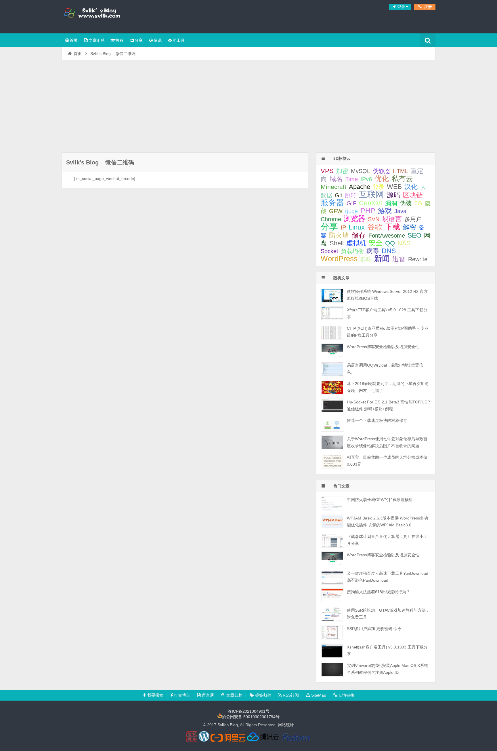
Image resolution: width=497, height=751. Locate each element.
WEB (394, 186)
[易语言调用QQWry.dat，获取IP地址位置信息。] (332, 369)
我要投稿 (154, 695)
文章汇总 (97, 40)
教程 (120, 40)
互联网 (371, 194)
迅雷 (399, 259)
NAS (404, 243)
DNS (389, 251)
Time (351, 179)
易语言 (392, 219)
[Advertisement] (248, 103)
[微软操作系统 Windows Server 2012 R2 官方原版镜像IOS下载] (332, 295)
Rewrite (417, 259)
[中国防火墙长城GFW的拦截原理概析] (332, 503)
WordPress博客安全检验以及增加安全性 (383, 346)
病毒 (372, 251)
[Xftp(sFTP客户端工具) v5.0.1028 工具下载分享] (332, 313)
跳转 (350, 195)
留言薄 (207, 695)
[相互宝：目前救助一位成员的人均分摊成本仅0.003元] (332, 461)
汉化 (411, 186)
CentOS (371, 203)
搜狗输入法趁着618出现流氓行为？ (378, 591)
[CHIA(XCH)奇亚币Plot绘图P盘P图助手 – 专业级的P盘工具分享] (332, 332)
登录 (378, 187)
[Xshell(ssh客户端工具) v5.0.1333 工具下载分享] (332, 651)
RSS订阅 (290, 695)
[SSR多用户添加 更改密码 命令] (332, 632)
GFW (336, 211)
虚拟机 (356, 243)
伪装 (406, 203)
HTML (400, 171)
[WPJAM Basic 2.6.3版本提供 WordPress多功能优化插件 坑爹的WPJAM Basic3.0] (332, 522)
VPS (327, 171)
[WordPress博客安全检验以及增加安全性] (332, 350)
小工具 (179, 40)
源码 (393, 195)
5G (418, 203)
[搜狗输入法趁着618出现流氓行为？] (332, 595)
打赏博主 (181, 695)
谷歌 (374, 227)
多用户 (413, 219)
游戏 (385, 211)
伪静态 (381, 171)
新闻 (382, 258)
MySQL (360, 171)
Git (338, 195)
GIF (351, 203)
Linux (357, 227)
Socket (329, 251)
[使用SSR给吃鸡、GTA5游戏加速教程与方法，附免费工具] (332, 614)
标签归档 (262, 695)
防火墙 (339, 235)
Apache (359, 186)
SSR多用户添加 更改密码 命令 (374, 628)
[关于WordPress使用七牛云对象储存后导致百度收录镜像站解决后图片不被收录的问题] (332, 442)
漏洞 (391, 203)
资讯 (158, 40)
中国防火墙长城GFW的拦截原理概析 (380, 499)
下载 (392, 226)
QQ (390, 243)
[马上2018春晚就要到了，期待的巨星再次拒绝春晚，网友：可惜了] (332, 387)
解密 (409, 227)
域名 (336, 179)
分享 (139, 40)
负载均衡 (352, 251)
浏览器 (354, 219)
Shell (337, 243)
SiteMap (318, 695)
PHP (367, 211)
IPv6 (366, 179)
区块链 (413, 195)
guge (351, 211)
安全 (376, 243)
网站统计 (286, 724)
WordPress (339, 258)
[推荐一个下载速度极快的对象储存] (332, 424)
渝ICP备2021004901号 (248, 711)
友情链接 (345, 695)
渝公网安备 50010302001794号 (251, 716)
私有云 (402, 179)
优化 (381, 179)
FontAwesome (386, 235)
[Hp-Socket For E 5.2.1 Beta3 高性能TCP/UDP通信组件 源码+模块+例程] (332, 406)
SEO (414, 235)
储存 (358, 235)
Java (400, 211)
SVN (373, 219)
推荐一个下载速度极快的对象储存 (377, 420)
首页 (74, 40)
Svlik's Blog (99, 16)
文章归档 (233, 695)
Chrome (331, 219)
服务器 (332, 202)
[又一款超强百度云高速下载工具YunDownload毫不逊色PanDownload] (332, 577)
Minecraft (333, 186)
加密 (342, 171)
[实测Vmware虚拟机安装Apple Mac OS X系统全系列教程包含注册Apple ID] (332, 669)
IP (343, 227)
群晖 (366, 259)
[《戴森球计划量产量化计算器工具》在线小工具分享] (332, 540)
